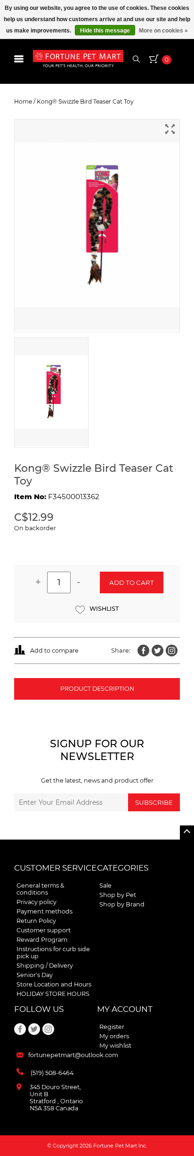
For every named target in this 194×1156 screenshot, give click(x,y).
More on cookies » (163, 30)
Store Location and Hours (53, 984)
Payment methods (44, 911)
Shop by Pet (117, 894)
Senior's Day (34, 974)
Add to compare (54, 650)
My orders (114, 1036)
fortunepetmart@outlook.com (73, 1055)
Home (23, 101)
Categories (122, 868)
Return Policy (36, 920)
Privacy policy (36, 901)
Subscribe (154, 802)
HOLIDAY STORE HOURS (52, 993)
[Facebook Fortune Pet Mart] (143, 650)
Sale (105, 885)
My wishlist (115, 1045)
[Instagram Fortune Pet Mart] (172, 650)
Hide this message (105, 30)
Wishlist (104, 608)
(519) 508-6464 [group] (52, 1072)
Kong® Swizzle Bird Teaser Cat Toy (85, 101)
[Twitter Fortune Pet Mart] (157, 650)
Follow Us (39, 1009)
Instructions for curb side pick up (53, 953)
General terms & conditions (40, 889)
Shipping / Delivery (44, 965)
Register (111, 1026)
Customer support (43, 930)
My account (125, 1009)
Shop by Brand (122, 904)
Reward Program (41, 939)
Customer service (55, 868)
